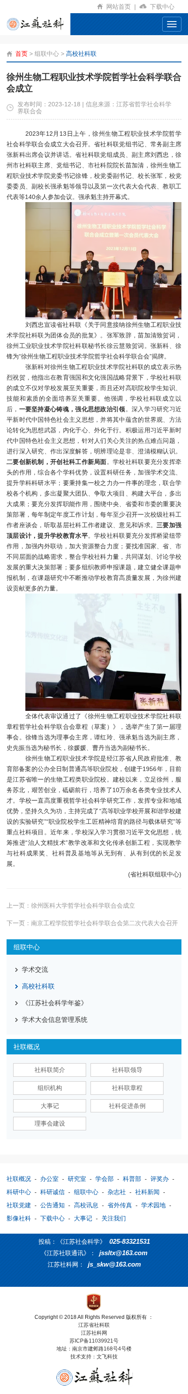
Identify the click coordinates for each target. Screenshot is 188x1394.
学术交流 (35, 969)
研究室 (77, 1178)
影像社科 (19, 1218)
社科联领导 (127, 1069)
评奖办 (159, 1178)
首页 (21, 53)
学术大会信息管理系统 (54, 1019)
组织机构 (50, 1087)
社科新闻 (147, 1191)
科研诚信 (52, 1191)
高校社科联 (81, 53)
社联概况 (19, 1178)
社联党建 (19, 1205)
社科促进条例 (127, 1105)
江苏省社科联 (94, 1325)
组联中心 (47, 53)
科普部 (132, 1178)
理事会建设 (50, 1123)
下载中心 (164, 6)
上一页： (71, 905)
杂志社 (117, 1191)
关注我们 (113, 1218)
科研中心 (19, 1191)
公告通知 (52, 1205)
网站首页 (121, 6)
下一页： (92, 923)
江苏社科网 (94, 1333)
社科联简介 (50, 1069)
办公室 (49, 1178)
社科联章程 (127, 1087)
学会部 (104, 1178)
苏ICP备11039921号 (94, 1341)
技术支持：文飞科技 (94, 1357)
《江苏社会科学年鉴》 (54, 1003)
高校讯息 (86, 1205)
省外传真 (120, 1205)
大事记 (50, 1105)
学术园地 (153, 1205)
